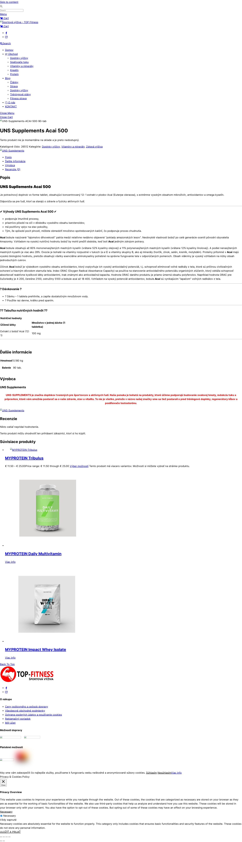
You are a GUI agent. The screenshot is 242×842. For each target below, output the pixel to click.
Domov (9, 49)
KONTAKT (11, 106)
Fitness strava (18, 98)
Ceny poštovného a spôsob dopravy (26, 706)
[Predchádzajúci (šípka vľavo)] (1, 840)
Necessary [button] (6, 811)
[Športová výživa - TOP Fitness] (19, 22)
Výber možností (79, 466)
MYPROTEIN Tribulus (24, 458)
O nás (11, 102)
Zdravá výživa (94, 146)
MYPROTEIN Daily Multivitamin (33, 553)
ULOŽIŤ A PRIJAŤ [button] (10, 831)
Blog (7, 78)
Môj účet (10, 722)
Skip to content (9, 2)
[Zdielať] (7, 836)
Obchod (13, 54)
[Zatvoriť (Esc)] (9, 836)
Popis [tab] (8, 157)
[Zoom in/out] (1, 836)
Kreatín (14, 70)
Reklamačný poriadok (18, 718)
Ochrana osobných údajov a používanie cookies (33, 714)
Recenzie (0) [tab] (12, 169)
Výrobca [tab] (10, 165)
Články (14, 82)
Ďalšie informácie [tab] (15, 161)
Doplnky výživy (19, 58)
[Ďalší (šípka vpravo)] (4, 840)
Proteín (14, 74)
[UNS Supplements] (12, 150)
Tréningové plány (20, 94)
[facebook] (6, 32)
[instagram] (6, 36)
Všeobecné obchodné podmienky (25, 710)
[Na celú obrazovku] (4, 836)
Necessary (9, 815)
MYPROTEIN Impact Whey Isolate (35, 649)
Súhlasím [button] (151, 772)
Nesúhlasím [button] (164, 772)
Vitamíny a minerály (21, 66)
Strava (14, 86)
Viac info (10, 561)
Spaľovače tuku (19, 62)
